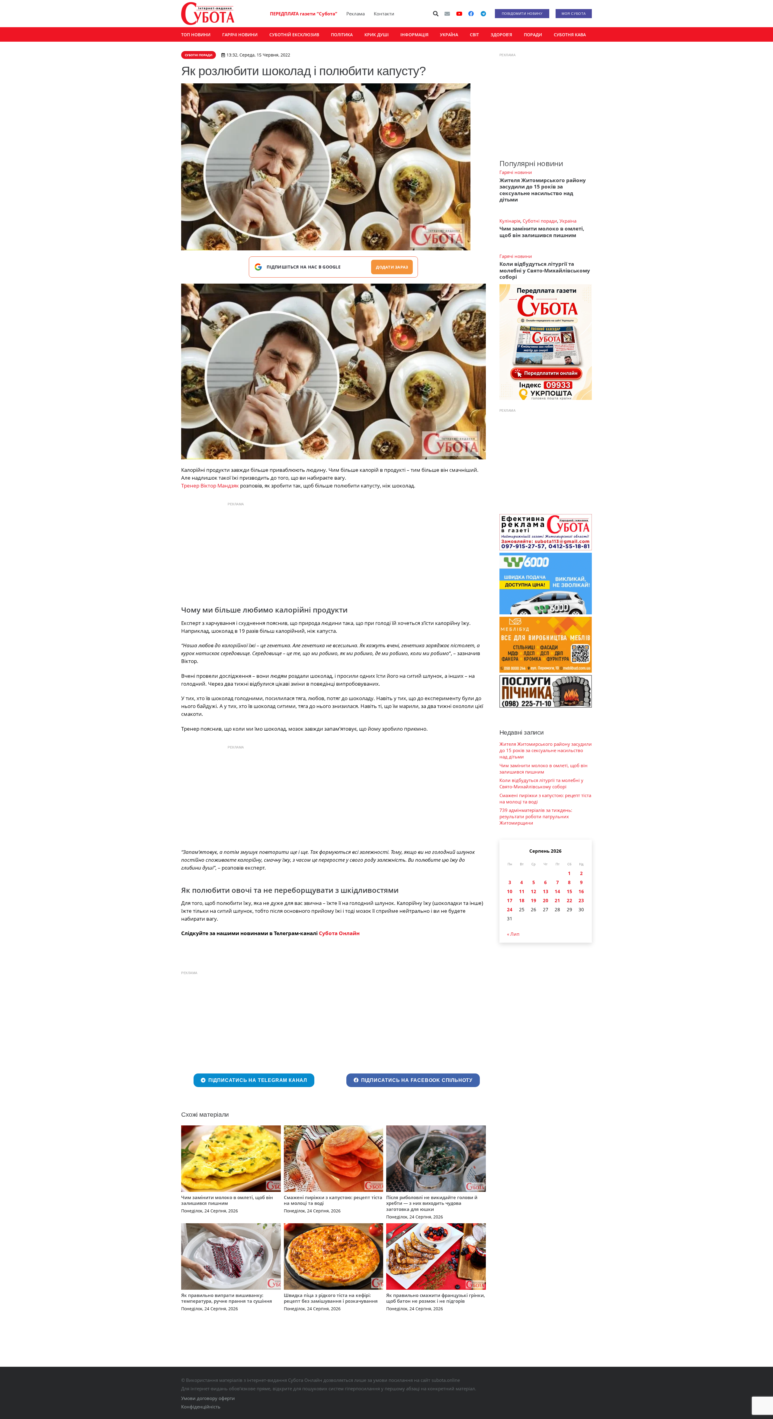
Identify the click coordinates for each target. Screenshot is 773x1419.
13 (545, 891)
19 (533, 900)
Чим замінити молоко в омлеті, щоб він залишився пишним (227, 1200)
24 (509, 909)
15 (569, 891)
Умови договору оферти (208, 1398)
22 (569, 900)
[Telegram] (483, 13)
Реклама (355, 14)
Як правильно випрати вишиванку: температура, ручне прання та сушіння (226, 1298)
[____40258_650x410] (333, 371)
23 (581, 900)
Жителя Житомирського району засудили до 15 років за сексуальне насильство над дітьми (542, 190)
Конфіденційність (200, 1407)
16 (581, 891)
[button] (436, 13)
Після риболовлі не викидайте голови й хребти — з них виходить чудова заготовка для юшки (431, 1203)
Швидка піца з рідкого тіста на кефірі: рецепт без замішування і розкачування (331, 1298)
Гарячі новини (515, 172)
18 (521, 900)
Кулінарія (509, 221)
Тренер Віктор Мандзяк (210, 485)
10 (509, 891)
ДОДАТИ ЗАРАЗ (392, 267)
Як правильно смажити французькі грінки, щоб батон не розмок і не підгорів (435, 1298)
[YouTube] (459, 13)
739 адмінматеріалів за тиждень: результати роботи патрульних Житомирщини (535, 816)
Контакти (384, 14)
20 (545, 900)
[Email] (447, 13)
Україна (568, 221)
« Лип (513, 934)
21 (557, 900)
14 (557, 891)
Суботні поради (540, 221)
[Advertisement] (333, 552)
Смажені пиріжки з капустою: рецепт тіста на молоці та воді (333, 1200)
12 (533, 891)
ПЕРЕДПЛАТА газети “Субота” (303, 14)
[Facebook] (471, 13)
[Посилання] (207, 13)
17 (509, 900)
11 (521, 891)
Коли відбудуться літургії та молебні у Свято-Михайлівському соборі (544, 270)
